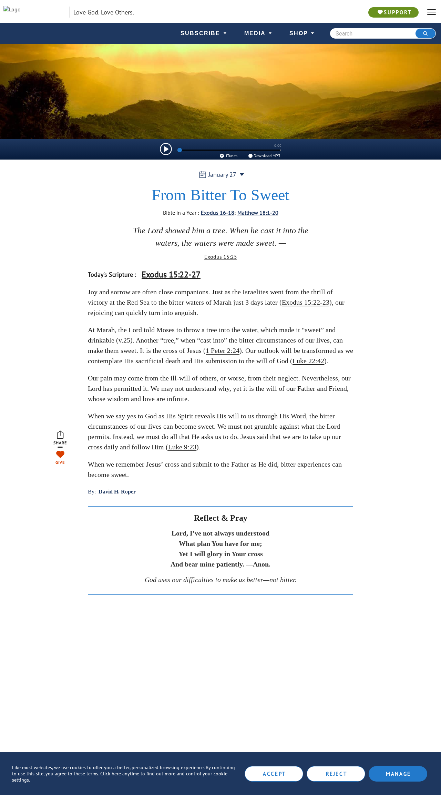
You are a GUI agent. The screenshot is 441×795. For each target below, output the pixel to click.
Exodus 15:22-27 (171, 274)
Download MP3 (267, 155)
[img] (165, 149)
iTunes (231, 155)
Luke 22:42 (308, 361)
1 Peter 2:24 (222, 350)
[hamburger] (431, 12)
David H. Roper (117, 492)
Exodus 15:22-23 (305, 302)
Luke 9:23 (182, 447)
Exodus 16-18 (217, 212)
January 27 (222, 175)
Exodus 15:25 (220, 256)
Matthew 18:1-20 (257, 212)
